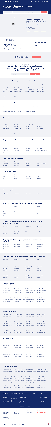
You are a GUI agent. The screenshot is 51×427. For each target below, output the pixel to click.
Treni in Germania (5, 121)
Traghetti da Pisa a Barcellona (41, 383)
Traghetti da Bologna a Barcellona (19, 376)
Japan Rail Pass (42, 394)
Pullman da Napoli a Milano (18, 316)
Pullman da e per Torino (6, 146)
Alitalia (4, 211)
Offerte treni (5, 398)
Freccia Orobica (5, 394)
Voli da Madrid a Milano (17, 349)
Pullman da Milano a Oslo (7, 332)
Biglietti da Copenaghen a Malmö (42, 106)
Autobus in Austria (39, 130)
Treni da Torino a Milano (29, 292)
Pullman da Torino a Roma (7, 327)
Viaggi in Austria (5, 133)
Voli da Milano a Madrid (6, 349)
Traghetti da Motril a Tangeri (18, 385)
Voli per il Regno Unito (40, 122)
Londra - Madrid (5, 266)
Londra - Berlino (39, 273)
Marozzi (38, 211)
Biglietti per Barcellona (40, 248)
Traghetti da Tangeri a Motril (7, 385)
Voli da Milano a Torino (29, 352)
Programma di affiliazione (7, 418)
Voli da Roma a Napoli (6, 343)
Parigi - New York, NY (6, 273)
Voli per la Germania (29, 122)
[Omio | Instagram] (39, 412)
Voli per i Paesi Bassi (40, 128)
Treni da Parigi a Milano (17, 288)
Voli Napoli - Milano (40, 93)
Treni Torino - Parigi (28, 84)
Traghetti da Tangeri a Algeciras (41, 385)
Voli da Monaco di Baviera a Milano (31, 358)
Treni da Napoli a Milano (6, 290)
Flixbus (15, 211)
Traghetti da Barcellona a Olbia (30, 378)
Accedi (47, 1)
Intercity (38, 174)
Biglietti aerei (21, 393)
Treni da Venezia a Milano (29, 288)
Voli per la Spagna (39, 124)
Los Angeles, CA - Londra (29, 277)
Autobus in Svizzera (28, 130)
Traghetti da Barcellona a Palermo (19, 373)
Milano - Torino (16, 277)
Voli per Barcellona (39, 148)
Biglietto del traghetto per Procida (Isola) (43, 150)
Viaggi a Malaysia (28, 196)
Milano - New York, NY (40, 264)
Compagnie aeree (22, 398)
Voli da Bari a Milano (6, 356)
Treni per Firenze (16, 228)
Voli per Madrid (5, 150)
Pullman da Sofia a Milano (29, 330)
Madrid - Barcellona (28, 163)
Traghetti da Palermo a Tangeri (7, 371)
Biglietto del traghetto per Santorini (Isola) (32, 152)
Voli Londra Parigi (22, 396)
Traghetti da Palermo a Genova (7, 378)
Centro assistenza (30, 412)
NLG (3, 183)
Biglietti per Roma (5, 244)
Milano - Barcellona (17, 273)
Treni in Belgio (5, 130)
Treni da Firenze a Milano (18, 292)
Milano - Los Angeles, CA (17, 275)
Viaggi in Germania (28, 128)
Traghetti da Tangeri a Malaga (7, 383)
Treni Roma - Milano (29, 85)
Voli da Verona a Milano (40, 356)
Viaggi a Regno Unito (29, 193)
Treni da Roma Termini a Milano (30, 290)
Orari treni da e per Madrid (18, 143)
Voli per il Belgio (39, 126)
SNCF (3, 206)
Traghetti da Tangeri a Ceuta (7, 387)
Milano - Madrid (5, 264)
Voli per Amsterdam (40, 231)
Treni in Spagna (28, 121)
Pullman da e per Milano (29, 146)
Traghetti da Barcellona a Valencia (31, 380)
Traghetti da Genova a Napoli (30, 376)
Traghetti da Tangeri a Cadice (7, 369)
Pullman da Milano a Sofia (41, 330)
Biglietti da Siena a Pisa (17, 106)
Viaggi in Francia (5, 122)
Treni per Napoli (39, 226)
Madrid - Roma (39, 268)
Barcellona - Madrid (17, 161)
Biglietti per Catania (40, 244)
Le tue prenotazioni (37, 1)
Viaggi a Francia (39, 193)
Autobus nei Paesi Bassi (29, 124)
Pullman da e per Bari (40, 146)
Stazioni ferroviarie (43, 398)
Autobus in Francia (5, 126)
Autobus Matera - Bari (40, 89)
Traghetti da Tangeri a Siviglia (30, 382)
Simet (26, 208)
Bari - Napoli (27, 161)
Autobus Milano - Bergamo (30, 91)
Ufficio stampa (16, 414)
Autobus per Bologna (17, 229)
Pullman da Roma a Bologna (18, 328)
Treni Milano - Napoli (6, 87)
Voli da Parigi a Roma (6, 347)
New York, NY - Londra (40, 266)
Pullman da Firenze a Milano (41, 319)
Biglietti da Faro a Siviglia (29, 109)
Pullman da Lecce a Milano (41, 328)
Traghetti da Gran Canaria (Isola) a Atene (43, 371)
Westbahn (4, 213)
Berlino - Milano (39, 270)
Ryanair (15, 180)
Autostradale (39, 178)
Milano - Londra (16, 259)
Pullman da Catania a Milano (41, 325)
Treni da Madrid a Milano (40, 297)
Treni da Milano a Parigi (6, 288)
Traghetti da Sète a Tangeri (30, 387)
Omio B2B (15, 416)
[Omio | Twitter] (41, 412)
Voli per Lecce (21, 400)
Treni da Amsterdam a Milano (7, 297)
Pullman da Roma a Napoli (29, 323)
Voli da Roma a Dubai (29, 345)
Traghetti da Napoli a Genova (41, 376)
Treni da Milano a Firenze (6, 292)
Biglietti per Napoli (17, 244)
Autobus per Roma (6, 229)
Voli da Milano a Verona (6, 358)
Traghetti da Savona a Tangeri (18, 382)
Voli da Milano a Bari (40, 354)
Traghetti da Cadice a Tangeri (18, 369)
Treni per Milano (16, 226)
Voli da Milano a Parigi (17, 345)
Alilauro (38, 183)
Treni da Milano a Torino (40, 292)
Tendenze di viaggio (6, 414)
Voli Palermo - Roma (17, 93)
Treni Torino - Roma (17, 87)
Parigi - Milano (5, 261)
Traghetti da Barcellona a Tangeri (42, 369)
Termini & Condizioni (17, 424)
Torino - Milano (5, 277)
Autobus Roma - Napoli (6, 89)
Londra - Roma (28, 261)
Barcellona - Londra (40, 275)
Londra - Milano (5, 259)
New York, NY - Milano (29, 264)
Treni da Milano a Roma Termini (41, 290)
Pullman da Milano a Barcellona (7, 325)
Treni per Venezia (28, 226)
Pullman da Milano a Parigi (7, 323)
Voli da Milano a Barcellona (41, 349)
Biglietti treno (5, 393)
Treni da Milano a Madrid (29, 297)
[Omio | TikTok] (40, 412)
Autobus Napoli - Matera (40, 91)
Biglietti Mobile (5, 417)
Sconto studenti (5, 416)
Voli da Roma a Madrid (17, 352)
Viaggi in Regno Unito (17, 133)
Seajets (27, 183)
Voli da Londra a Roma (17, 356)
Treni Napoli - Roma (40, 85)
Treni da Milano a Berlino (18, 301)
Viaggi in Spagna (39, 121)
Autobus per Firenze (6, 231)
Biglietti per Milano (40, 246)
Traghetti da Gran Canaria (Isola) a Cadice (32, 371)
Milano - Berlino (28, 270)
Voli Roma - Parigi (39, 94)
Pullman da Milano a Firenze (30, 319)
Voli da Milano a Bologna (29, 347)
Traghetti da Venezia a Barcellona (31, 374)
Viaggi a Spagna (5, 193)
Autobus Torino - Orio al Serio (7, 91)
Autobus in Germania (17, 130)
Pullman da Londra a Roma (30, 327)
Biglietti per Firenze (6, 246)
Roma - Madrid (28, 268)
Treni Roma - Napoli (17, 85)
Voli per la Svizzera (17, 126)
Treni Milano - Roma (6, 85)
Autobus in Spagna (6, 128)
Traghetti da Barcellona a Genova (42, 374)
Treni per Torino (5, 228)
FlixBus (38, 176)
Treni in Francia (16, 122)
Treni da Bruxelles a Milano (30, 303)
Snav (15, 183)
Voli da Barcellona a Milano (30, 349)
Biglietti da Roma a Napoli (18, 109)
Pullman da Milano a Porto (30, 332)
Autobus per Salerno (29, 229)
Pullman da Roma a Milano (18, 314)
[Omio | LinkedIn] (44, 412)
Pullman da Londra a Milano (18, 318)
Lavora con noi (16, 413)
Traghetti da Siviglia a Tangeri (41, 382)
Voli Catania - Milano (6, 94)
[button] (23, 12)
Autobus (11, 1)
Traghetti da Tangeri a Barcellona (30, 369)
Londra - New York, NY (29, 266)
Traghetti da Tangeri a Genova (18, 374)
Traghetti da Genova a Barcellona (8, 376)
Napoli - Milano (5, 268)
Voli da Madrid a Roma (6, 352)
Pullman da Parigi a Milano (18, 323)
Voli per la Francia (17, 124)
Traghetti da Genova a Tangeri (7, 374)
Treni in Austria (5, 124)
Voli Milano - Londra (6, 96)
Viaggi (41, 393)
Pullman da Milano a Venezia (7, 319)
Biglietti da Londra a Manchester (30, 111)
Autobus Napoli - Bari (17, 91)
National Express (28, 178)
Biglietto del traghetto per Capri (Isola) (8, 152)
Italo (3, 174)
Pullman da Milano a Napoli (7, 316)
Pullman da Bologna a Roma (7, 328)
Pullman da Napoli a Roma (41, 323)
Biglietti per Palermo (17, 248)
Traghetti (16, 1)
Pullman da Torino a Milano (30, 316)
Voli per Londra (16, 150)
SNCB (37, 209)
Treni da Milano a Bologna (18, 294)
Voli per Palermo (28, 231)
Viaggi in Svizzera (28, 131)
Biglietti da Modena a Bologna (30, 106)
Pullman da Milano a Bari (18, 330)
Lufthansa (38, 180)
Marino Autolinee (28, 176)
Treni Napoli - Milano (17, 84)
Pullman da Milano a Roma (7, 314)
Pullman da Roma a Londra (41, 327)
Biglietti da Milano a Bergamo (7, 106)
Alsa (3, 178)
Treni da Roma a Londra (40, 294)
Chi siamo (15, 412)
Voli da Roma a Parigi (17, 347)
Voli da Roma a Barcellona (29, 354)
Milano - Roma (28, 259)
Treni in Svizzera (28, 126)
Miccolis (15, 178)
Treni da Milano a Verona (40, 301)
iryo (14, 176)
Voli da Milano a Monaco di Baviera (19, 358)
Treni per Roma (5, 226)
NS (14, 208)
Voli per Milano (5, 148)
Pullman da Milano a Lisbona (30, 321)
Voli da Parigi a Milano (6, 345)
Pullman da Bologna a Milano (30, 318)
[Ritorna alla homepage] (5, 1)
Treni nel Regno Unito (17, 128)
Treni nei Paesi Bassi (17, 121)
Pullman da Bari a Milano (6, 330)
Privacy (23, 424)
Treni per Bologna (28, 228)
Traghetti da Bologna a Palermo (41, 380)
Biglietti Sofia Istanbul (43, 397)
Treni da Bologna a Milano (7, 294)
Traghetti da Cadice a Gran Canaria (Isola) (20, 371)
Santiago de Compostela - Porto (41, 163)
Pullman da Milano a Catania (30, 325)
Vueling (4, 209)
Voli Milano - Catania (6, 93)
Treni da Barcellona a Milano (41, 299)
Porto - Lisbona (5, 165)
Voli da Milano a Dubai (40, 343)
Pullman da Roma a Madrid (7, 321)
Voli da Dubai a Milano (29, 343)
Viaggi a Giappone (5, 196)
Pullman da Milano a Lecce (29, 328)
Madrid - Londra (16, 266)
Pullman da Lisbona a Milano (41, 321)
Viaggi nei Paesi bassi (40, 131)
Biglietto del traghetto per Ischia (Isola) (31, 150)
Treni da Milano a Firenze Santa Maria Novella (10, 303)
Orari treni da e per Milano (30, 143)
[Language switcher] (32, 1)
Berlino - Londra (5, 275)
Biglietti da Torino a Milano (7, 109)
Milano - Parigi (16, 165)
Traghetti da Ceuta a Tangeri (18, 387)
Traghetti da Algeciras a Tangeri (30, 385)
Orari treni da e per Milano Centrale (8, 143)
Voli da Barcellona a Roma (18, 354)
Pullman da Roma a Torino (18, 327)
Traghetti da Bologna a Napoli (7, 380)
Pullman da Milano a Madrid (30, 314)
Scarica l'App (5, 413)
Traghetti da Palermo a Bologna (7, 382)
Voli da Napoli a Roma (17, 343)
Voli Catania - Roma (28, 93)
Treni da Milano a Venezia (41, 288)
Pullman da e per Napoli (17, 146)
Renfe (26, 211)
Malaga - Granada (28, 165)
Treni (8, 1)
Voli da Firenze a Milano (6, 354)
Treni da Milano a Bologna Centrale (8, 299)
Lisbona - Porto (39, 165)
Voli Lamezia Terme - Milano (30, 94)
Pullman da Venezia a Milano (18, 319)
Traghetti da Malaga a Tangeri (18, 383)
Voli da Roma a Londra (29, 356)
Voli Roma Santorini (22, 397)
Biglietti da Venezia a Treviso (41, 109)
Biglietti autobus (14, 393)
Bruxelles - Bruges (5, 163)
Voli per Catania (16, 231)
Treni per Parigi (39, 228)
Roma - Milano (39, 259)
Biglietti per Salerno (28, 246)
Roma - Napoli (39, 277)
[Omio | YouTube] (42, 412)
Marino (27, 209)
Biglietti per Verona (28, 248)
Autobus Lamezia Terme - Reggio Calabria (43, 87)
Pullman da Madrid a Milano (41, 314)
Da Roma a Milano (43, 396)
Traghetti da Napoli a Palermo (41, 373)
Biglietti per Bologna (29, 244)
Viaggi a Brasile (16, 196)
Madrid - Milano (16, 264)
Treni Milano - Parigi (40, 84)
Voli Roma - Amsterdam (17, 96)
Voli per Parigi (28, 148)
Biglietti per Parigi (17, 246)
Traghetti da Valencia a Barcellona (19, 380)
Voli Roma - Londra (17, 94)
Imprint (12, 424)
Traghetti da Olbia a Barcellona (41, 378)
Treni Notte (5, 400)
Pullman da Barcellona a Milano (19, 325)
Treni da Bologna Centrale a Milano (19, 299)
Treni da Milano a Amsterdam (18, 297)
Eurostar (15, 206)
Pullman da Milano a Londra (7, 318)
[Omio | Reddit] (45, 412)
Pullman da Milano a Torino (41, 316)
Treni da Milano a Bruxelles (41, 303)
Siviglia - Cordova (5, 161)
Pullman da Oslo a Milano (18, 332)
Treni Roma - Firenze (6, 84)
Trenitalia (4, 176)
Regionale (27, 174)
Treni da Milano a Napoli (17, 290)
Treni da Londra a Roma (29, 294)
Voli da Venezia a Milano (40, 358)
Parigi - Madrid (5, 270)
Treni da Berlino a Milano (6, 301)
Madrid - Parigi (16, 270)
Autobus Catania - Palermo (18, 89)
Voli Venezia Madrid (22, 394)
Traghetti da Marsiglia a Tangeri (30, 383)
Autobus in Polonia (6, 131)
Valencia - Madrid (39, 161)
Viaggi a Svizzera (16, 193)
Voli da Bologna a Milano (40, 347)
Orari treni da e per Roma (41, 143)
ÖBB (14, 213)
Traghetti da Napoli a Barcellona (8, 373)
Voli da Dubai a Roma (40, 345)
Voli (13, 1)
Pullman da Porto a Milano (41, 332)
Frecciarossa (16, 174)
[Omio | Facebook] (37, 412)
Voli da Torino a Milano (40, 352)
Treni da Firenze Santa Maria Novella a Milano (21, 303)
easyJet (4, 180)
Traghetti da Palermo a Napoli (30, 373)
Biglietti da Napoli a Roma (18, 111)
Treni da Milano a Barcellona (30, 299)
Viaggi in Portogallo (17, 131)
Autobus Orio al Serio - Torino (30, 89)
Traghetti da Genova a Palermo (19, 378)
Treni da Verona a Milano (29, 301)
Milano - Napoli (16, 268)
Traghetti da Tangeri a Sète (41, 387)
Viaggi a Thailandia (39, 196)
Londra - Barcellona (28, 275)
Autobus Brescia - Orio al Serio (30, 87)
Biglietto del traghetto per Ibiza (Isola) (20, 152)
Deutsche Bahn (16, 209)
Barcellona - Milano (28, 273)
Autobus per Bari (39, 229)
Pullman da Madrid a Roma (18, 321)
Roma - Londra (39, 261)
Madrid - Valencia (16, 163)
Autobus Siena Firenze (14, 397)
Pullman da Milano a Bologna (41, 318)
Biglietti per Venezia (6, 248)
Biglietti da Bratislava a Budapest (8, 111)
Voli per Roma (16, 148)
